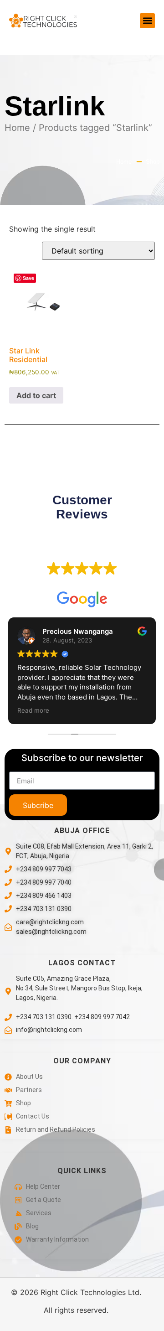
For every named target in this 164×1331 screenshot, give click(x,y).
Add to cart (36, 395)
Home (17, 127)
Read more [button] (33, 710)
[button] (147, 20)
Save (28, 277)
